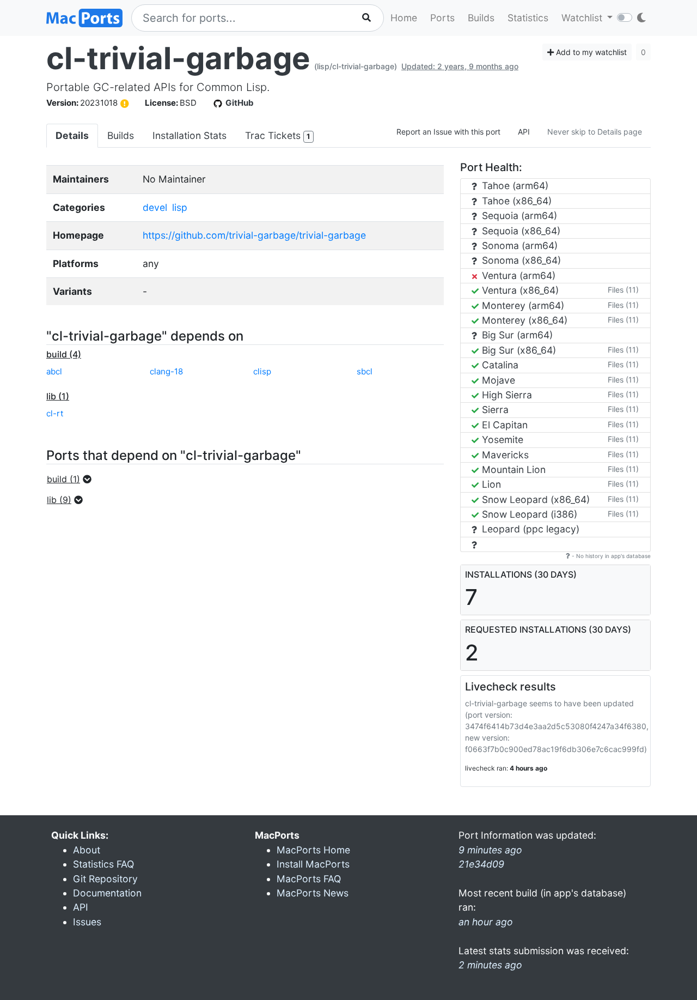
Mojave (497, 380)
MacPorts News (312, 893)
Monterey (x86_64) (523, 320)
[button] (72, 479)
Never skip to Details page (594, 131)
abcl (54, 371)
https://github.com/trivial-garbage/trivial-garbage (254, 235)
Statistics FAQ (103, 864)
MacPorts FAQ (309, 878)
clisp (262, 371)
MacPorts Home (313, 850)
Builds (481, 17)
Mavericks (504, 454)
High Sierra (505, 395)
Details (72, 135)
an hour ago (485, 922)
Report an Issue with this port (448, 131)
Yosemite (501, 439)
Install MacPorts (313, 864)
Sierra (494, 409)
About (86, 850)
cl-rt (54, 413)
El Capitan (503, 425)
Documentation (107, 893)
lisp (179, 207)
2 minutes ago (490, 965)
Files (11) (623, 289)
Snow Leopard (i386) (528, 514)
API (524, 131)
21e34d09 (481, 864)
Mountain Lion (512, 469)
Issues (87, 922)
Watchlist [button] (583, 17)
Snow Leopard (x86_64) (534, 499)
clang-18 (166, 371)
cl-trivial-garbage (178, 58)
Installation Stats (189, 135)
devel (155, 207)
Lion (490, 484)
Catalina (498, 365)
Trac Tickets (277, 135)
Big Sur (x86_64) (517, 350)
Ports (442, 17)
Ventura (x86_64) (519, 290)
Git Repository (105, 878)
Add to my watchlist (590, 52)
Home (403, 17)
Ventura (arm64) (517, 275)
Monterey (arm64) (521, 305)
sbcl (364, 371)
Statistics (528, 17)
